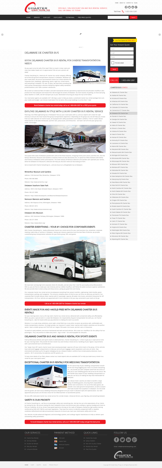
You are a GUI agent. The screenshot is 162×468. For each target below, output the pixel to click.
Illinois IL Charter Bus (118, 128)
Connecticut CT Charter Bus (120, 110)
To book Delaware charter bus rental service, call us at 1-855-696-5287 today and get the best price (65, 422)
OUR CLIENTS (58, 17)
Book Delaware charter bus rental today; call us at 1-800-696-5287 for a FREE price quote (65, 105)
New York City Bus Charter (93, 444)
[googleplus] (135, 8)
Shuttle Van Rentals (32, 444)
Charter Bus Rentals (32, 438)
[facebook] (126, 8)
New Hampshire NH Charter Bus (122, 176)
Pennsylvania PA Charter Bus (121, 203)
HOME (116, 3)
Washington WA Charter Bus (121, 230)
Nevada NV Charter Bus (119, 173)
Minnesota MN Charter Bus (120, 158)
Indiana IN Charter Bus (119, 131)
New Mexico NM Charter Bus (121, 182)
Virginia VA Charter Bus (119, 227)
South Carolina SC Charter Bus (121, 209)
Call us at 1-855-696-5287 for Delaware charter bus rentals (65, 303)
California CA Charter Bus (120, 104)
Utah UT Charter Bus (118, 221)
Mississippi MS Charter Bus (120, 161)
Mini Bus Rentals (31, 441)
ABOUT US (122, 3)
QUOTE (39, 465)
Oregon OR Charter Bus (119, 200)
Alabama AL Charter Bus (119, 92)
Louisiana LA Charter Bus (120, 143)
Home (28, 17)
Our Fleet (46, 17)
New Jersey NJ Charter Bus (120, 179)
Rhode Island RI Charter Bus (121, 206)
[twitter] (129, 8)
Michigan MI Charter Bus (120, 155)
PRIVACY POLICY (53, 465)
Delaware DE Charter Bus (120, 113)
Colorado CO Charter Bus (120, 107)
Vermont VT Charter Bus (119, 224)
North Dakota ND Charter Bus (121, 191)
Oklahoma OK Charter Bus (120, 197)
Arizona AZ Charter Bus (119, 98)
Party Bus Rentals (32, 446)
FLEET (32, 465)
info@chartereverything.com (127, 446)
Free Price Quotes (84, 17)
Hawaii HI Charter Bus (119, 122)
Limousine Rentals (32, 449)
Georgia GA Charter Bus (119, 119)
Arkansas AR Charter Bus (120, 101)
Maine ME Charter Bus (119, 146)
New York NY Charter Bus (120, 185)
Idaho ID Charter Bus (118, 125)
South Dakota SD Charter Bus (121, 212)
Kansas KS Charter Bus (119, 137)
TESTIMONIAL (70, 17)
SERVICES (37, 17)
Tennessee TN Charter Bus (120, 215)
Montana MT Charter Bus (120, 167)
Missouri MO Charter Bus (120, 164)
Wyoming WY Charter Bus (120, 239)
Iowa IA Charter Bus (118, 134)
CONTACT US (129, 3)
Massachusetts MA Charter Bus (122, 152)
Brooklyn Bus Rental (92, 446)
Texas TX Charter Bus (118, 218)
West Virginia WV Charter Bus (121, 233)
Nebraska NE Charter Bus (120, 170)
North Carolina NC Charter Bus (121, 188)
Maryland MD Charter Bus (120, 149)
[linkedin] (132, 8)
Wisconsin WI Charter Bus (120, 236)
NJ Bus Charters (90, 441)
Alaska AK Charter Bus (119, 95)
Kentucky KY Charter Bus (120, 140)
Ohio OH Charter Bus (118, 194)
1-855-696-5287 (131, 11)
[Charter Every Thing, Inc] (37, 12)
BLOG (135, 3)
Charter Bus (91, 438)
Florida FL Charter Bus (119, 116)
